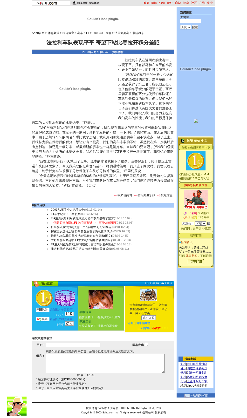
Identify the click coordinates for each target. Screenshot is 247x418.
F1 (87, 33)
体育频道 (53, 33)
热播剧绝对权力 (197, 377)
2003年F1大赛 (102, 33)
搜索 (186, 3)
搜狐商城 (190, 359)
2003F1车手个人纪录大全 (67, 209)
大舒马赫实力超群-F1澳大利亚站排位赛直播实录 (82, 240)
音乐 (183, 368)
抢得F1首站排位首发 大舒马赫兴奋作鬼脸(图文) (81, 235)
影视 (183, 364)
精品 (183, 385)
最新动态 (138, 33)
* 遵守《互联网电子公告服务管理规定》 (61, 383)
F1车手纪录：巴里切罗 (65, 214)
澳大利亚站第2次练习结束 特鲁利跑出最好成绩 (81, 248)
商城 (178, 3)
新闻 (154, 3)
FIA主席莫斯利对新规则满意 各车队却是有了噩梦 (82, 218)
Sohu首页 (38, 33)
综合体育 (68, 33)
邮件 (170, 3)
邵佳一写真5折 (196, 372)
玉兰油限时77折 (197, 381)
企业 (210, 3)
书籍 (183, 372)
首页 (146, 3)
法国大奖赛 (122, 33)
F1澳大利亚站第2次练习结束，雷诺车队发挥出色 (82, 244)
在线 (202, 3)
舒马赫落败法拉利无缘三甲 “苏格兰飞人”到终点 (81, 227)
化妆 (183, 381)
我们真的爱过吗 (197, 364)
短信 (162, 3)
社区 (194, 3)
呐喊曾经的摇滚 (197, 368)
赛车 (80, 33)
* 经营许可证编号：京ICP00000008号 (60, 379)
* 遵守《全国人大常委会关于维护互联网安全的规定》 (70, 388)
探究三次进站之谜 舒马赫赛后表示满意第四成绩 (81, 231)
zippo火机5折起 (197, 385)
